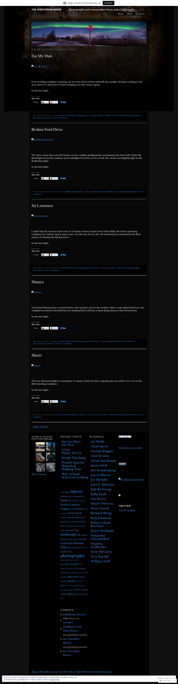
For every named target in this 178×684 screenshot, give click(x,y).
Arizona (64, 496)
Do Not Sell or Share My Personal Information (85, 672)
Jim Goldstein (101, 475)
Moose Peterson (102, 503)
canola (102, 192)
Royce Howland (102, 530)
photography (38, 118)
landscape (136, 115)
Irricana (82, 526)
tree (81, 581)
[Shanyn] (38, 292)
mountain (82, 539)
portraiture (38, 270)
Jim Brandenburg (103, 470)
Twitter (125, 506)
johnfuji (67, 614)
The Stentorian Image (46, 9)
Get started (108, 3)
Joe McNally (99, 479)
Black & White (66, 268)
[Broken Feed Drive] (44, 140)
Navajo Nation (72, 547)
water (77, 590)
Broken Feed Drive (46, 129)
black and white (73, 501)
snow (76, 576)
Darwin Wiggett (74, 518)
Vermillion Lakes (67, 590)
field (79, 522)
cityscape (64, 513)
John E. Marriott (102, 484)
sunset (71, 581)
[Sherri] (37, 366)
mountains (66, 543)
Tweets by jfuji (127, 510)
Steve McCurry (101, 551)
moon (76, 539)
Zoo (62, 598)
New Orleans (82, 547)
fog (67, 526)
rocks (75, 568)
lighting (84, 535)
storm (82, 577)
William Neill (100, 561)
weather (84, 590)
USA (78, 586)
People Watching (74, 458)
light (79, 535)
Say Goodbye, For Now (71, 443)
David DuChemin (103, 460)
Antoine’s (81, 614)
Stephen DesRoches (98, 545)
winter (70, 594)
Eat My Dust (41, 55)
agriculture (98, 115)
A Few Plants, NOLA (71, 451)
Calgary (65, 508)
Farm (62, 115)
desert (69, 522)
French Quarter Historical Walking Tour (73, 466)
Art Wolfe (98, 441)
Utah (82, 585)
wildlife (63, 594)
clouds (78, 513)
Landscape (70, 115)
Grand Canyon (74, 526)
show (82, 573)
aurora (71, 496)
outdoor (70, 552)
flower (63, 526)
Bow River (82, 501)
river (70, 568)
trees (63, 585)
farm (114, 115)
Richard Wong (101, 513)
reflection (64, 568)
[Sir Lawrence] (41, 216)
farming (120, 115)
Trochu (69, 585)
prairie (48, 118)
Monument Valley (67, 539)
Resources (140, 14)
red (81, 564)
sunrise (64, 581)
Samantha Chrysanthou (100, 537)
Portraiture (95, 268)
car (72, 509)
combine (107, 115)
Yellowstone (79, 594)
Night (68, 192)
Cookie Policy (54, 679)
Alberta (120, 268)
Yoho (86, 594)
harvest (128, 115)
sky (70, 576)
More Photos (38, 474)
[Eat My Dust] (40, 66)
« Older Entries (39, 427)
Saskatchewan (75, 573)
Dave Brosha (100, 456)
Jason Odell (99, 465)
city (86, 509)
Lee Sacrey (98, 499)
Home (121, 14)
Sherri (36, 355)
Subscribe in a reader (131, 448)
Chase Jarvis (99, 446)
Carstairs (79, 509)
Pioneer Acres (73, 560)
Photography (81, 115)
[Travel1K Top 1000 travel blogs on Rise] (120, 495)
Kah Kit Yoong (101, 489)
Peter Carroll (100, 508)
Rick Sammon (101, 518)
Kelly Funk (98, 494)
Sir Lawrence (42, 205)
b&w (126, 268)
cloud (71, 513)
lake (77, 530)
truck (74, 585)
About (129, 14)
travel (77, 581)
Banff (64, 500)
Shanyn (37, 281)
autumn (77, 496)
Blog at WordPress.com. (44, 672)
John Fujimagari (68, 530)
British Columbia (70, 504)
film (83, 522)
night (122, 192)
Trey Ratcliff (99, 556)
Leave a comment (59, 118)
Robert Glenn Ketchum (100, 524)
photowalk (64, 560)
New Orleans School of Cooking (75, 475)
